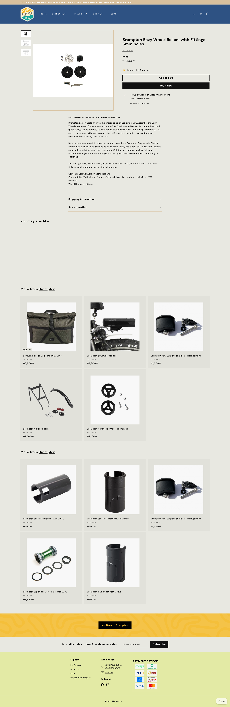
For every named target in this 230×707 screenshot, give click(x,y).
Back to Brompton (117, 625)
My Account (76, 665)
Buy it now (166, 85)
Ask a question (77, 207)
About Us (74, 669)
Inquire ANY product (80, 677)
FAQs (72, 673)
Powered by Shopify (113, 701)
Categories (59, 14)
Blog (114, 14)
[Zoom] (73, 70)
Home (43, 14)
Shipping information (82, 199)
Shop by (98, 14)
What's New (81, 14)
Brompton (127, 50)
